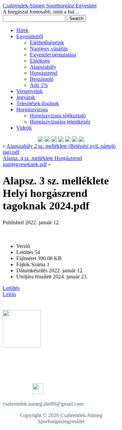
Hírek (22, 30)
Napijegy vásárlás (49, 48)
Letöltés (11, 288)
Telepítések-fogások (37, 103)
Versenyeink (29, 91)
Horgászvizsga (32, 109)
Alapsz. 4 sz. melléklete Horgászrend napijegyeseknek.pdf (42, 161)
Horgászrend (43, 73)
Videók (24, 128)
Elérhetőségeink (47, 42)
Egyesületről (29, 36)
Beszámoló (42, 79)
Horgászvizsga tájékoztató (58, 115)
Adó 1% (39, 85)
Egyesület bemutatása (53, 55)
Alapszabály (43, 67)
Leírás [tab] (9, 294)
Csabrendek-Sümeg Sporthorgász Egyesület (50, 5)
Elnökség (40, 61)
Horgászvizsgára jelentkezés (60, 122)
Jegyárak (25, 97)
